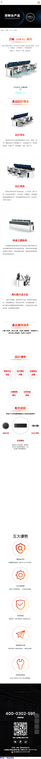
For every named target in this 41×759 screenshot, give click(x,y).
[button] (17, 346)
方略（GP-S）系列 (11, 30)
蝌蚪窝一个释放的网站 (7, 758)
